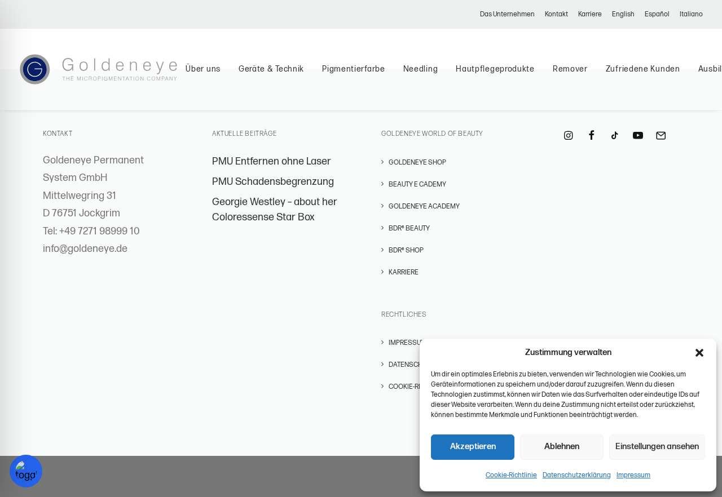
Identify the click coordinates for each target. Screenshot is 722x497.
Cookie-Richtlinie (511, 475)
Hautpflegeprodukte (495, 69)
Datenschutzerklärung (577, 475)
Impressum (633, 475)
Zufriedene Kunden (643, 69)
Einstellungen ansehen (657, 446)
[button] (699, 352)
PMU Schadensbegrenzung (273, 182)
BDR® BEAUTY (409, 228)
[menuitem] (509, 14)
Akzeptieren (473, 446)
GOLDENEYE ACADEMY (424, 206)
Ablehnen (561, 446)
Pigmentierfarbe (353, 69)
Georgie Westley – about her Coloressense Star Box (274, 209)
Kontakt (556, 14)
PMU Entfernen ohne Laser (271, 161)
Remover (570, 69)
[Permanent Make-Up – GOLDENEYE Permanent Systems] (98, 69)
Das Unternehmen (507, 14)
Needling (420, 69)
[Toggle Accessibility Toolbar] (25, 471)
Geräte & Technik (271, 69)
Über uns (203, 69)
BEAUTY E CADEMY (417, 184)
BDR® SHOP (406, 250)
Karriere (590, 14)
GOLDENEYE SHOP (417, 162)
